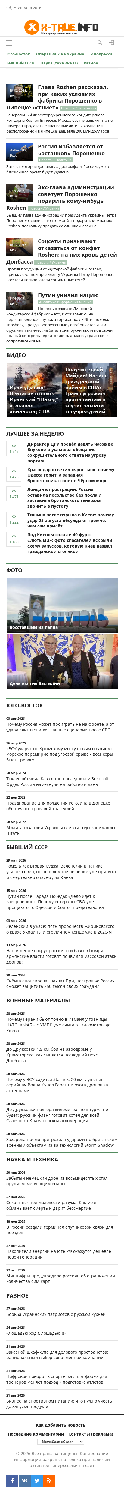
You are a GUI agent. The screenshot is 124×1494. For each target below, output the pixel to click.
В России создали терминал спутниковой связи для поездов (59, 1230)
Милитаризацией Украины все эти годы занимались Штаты (61, 830)
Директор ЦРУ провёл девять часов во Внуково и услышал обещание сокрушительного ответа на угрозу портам (70, 452)
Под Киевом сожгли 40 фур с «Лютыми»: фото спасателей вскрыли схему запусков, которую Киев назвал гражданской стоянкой (69, 543)
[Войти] (112, 43)
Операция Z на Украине (60, 54)
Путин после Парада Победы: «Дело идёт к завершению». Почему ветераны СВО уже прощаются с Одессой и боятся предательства (55, 901)
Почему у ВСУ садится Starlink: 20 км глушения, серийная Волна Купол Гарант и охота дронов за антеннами (57, 1085)
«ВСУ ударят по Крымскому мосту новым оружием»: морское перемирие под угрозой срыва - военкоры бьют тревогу (60, 754)
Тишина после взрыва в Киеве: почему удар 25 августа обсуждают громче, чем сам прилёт (70, 520)
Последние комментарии (36, 1434)
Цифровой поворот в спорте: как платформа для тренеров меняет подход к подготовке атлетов (56, 1379)
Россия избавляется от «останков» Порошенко (71, 150)
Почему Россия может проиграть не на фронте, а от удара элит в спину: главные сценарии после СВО (60, 727)
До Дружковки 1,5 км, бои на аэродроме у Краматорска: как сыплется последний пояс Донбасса (52, 1054)
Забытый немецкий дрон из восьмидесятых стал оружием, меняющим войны (57, 1181)
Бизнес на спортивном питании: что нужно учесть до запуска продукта (59, 1403)
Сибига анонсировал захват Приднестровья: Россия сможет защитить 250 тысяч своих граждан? (60, 983)
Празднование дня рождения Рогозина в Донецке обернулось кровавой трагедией (58, 805)
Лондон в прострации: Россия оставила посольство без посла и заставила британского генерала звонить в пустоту (64, 497)
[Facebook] (12, 1481)
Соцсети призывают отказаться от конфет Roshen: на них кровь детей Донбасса (61, 251)
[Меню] (9, 43)
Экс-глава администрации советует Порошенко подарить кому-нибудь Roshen (60, 197)
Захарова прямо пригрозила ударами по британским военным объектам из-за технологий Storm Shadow (61, 1142)
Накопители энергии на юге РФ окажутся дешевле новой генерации (58, 1254)
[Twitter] (37, 1481)
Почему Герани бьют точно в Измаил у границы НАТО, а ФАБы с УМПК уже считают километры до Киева (58, 1024)
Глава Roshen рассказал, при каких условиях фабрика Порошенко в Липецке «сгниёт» (57, 97)
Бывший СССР (20, 63)
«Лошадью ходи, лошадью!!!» (36, 1333)
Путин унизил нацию (68, 295)
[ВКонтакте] (25, 1481)
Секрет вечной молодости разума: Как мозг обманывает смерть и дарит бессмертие (51, 1205)
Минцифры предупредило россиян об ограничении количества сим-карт (60, 1278)
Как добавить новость (60, 1425)
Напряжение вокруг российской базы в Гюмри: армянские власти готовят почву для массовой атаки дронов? (61, 956)
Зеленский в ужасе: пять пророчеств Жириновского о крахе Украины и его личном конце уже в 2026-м (60, 929)
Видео (16, 355)
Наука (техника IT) (59, 63)
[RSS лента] (49, 1481)
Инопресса (101, 54)
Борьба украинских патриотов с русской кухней (56, 1314)
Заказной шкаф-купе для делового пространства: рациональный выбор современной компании (57, 1355)
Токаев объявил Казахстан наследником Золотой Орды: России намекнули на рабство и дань (57, 781)
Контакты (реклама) (90, 1434)
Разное (91, 63)
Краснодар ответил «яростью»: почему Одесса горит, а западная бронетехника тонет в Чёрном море (70, 475)
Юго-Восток (18, 54)
